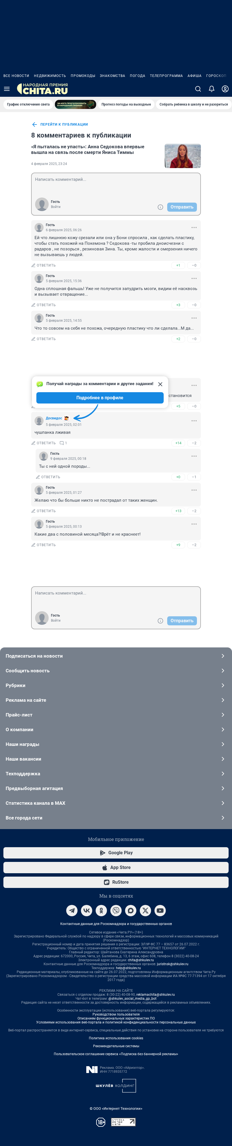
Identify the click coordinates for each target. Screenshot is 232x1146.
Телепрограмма (166, 76)
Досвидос (54, 418)
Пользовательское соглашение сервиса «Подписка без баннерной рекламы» (116, 1054)
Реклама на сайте (26, 700)
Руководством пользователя (116, 1014)
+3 (178, 305)
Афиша (195, 76)
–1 (194, 477)
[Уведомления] (211, 89)
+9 (178, 545)
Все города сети (24, 818)
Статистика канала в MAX (35, 803)
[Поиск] (198, 89)
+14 (178, 443)
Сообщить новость (28, 670)
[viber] (116, 910)
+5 (178, 406)
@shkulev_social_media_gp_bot (132, 999)
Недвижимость (50, 76)
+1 (178, 265)
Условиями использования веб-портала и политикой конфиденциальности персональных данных (116, 1022)
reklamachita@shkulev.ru (155, 995)
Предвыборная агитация (34, 788)
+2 (178, 339)
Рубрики (15, 685)
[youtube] (160, 910)
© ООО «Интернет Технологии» (116, 1108)
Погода (137, 76)
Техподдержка (23, 773)
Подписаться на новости (34, 656)
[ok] (101, 910)
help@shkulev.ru (128, 968)
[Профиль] (225, 89)
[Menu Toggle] (7, 89)
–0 (194, 265)
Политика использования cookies (116, 1038)
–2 (194, 443)
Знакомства (112, 76)
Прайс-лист (19, 715)
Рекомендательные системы (116, 1046)
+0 (178, 477)
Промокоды (83, 76)
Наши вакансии (23, 759)
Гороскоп (216, 76)
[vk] (86, 910)
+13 (178, 511)
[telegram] (72, 910)
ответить (46, 265)
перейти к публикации (64, 124)
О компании (19, 729)
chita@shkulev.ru (141, 960)
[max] (130, 910)
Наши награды (22, 744)
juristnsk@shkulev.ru (172, 964)
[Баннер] (75, 104)
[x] (145, 910)
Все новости (16, 76)
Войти (56, 207)
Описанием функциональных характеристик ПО (116, 1018)
